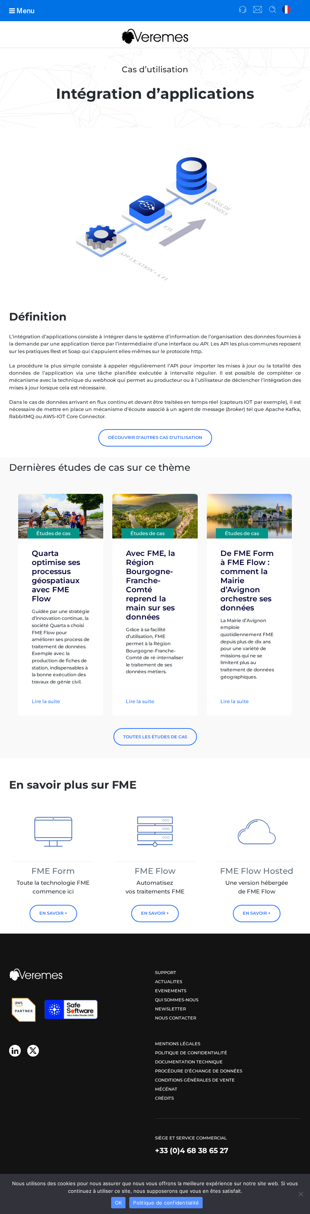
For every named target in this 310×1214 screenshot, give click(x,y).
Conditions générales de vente (195, 1080)
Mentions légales (177, 1043)
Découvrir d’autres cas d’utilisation (155, 437)
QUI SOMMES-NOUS (176, 999)
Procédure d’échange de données (198, 1071)
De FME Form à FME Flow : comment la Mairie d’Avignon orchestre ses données (247, 580)
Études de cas (53, 533)
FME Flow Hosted (256, 871)
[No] (300, 1194)
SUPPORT (165, 972)
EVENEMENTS (170, 990)
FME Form (53, 871)
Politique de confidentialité (191, 1052)
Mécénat (166, 1089)
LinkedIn (15, 1051)
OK (118, 1203)
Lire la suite (46, 701)
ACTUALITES (168, 981)
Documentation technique (189, 1062)
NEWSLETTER (170, 1009)
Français (286, 9)
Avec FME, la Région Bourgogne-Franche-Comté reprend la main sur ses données (150, 585)
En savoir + (53, 913)
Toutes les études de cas (155, 736)
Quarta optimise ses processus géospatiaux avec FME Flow (56, 576)
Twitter (33, 1051)
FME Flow (155, 871)
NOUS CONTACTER (175, 1018)
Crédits (164, 1098)
